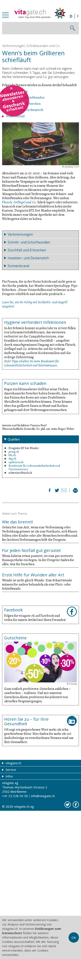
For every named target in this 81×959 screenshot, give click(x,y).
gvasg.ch (14, 452)
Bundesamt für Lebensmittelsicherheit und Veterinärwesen (34, 467)
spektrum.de (16, 462)
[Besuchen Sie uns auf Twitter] (67, 804)
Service (10, 769)
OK (73, 937)
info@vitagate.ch (43, 796)
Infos (9, 776)
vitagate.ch (13, 763)
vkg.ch (12, 459)
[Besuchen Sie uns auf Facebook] (76, 804)
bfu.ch (12, 455)
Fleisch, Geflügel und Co (19, 202)
